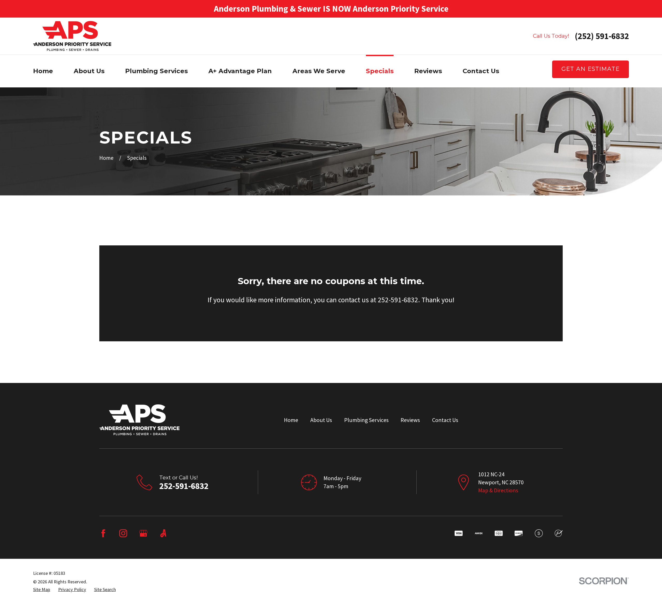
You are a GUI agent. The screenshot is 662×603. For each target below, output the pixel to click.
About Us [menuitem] (89, 71)
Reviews (410, 420)
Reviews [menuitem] (428, 71)
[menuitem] (41, 589)
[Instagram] (123, 533)
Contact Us (445, 420)
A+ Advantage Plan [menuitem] (240, 71)
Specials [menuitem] (380, 71)
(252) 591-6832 (602, 36)
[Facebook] (103, 533)
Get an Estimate (590, 68)
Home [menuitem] (43, 71)
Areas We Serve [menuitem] (318, 71)
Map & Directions (498, 490)
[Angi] (163, 533)
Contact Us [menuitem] (481, 71)
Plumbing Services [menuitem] (156, 71)
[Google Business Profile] (143, 533)
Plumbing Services (366, 420)
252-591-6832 (183, 486)
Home (291, 420)
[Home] (72, 36)
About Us (321, 420)
